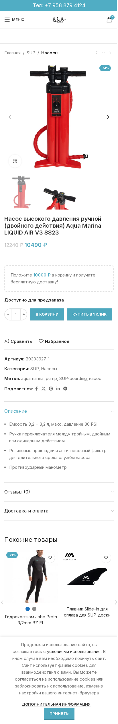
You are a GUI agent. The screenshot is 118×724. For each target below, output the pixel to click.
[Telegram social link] (65, 389)
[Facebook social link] (36, 389)
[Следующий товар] (110, 52)
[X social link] (43, 389)
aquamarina (32, 378)
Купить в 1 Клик (89, 314)
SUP (31, 52)
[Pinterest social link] (51, 389)
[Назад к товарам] (103, 52)
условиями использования (74, 651)
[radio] (27, 609)
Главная (12, 52)
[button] (10, 117)
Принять (59, 713)
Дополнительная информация (56, 704)
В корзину (47, 314)
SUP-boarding (73, 378)
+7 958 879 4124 (65, 5)
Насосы (49, 52)
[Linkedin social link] (58, 389)
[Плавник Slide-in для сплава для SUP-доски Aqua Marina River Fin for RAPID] (87, 576)
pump (51, 378)
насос (95, 378)
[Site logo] (59, 19)
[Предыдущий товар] (96, 52)
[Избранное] (50, 558)
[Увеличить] (15, 161)
